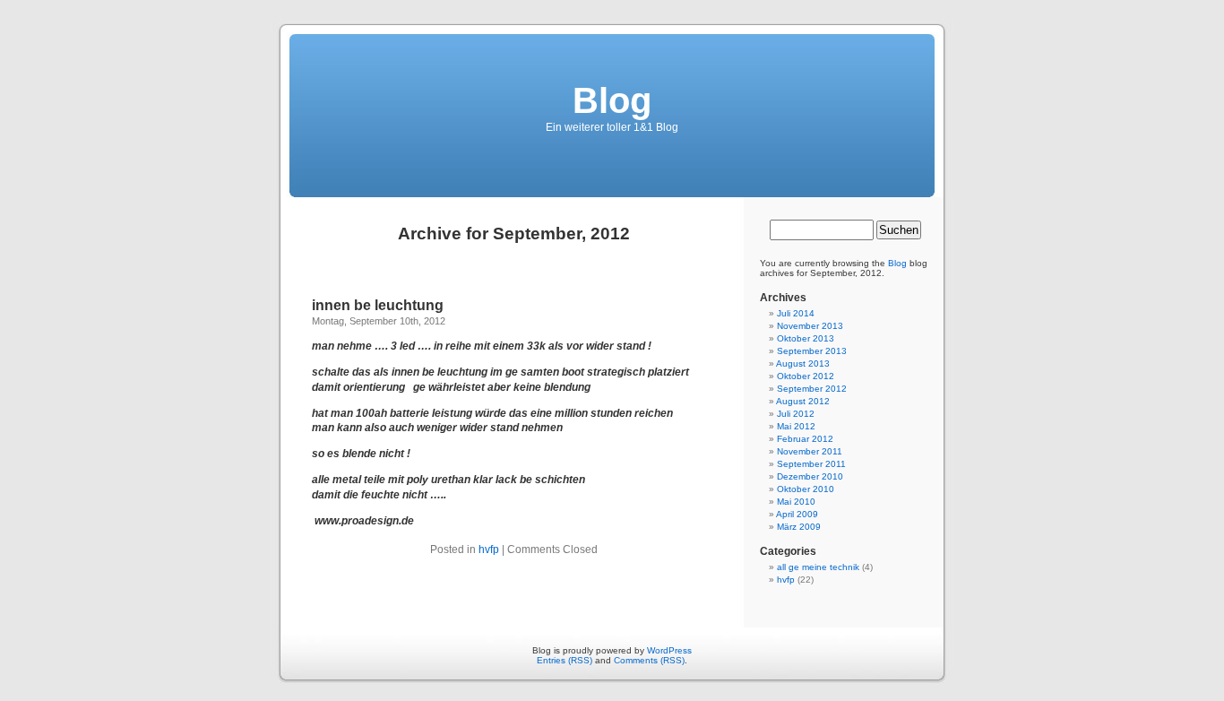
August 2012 (803, 401)
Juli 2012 (796, 414)
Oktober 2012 (805, 376)
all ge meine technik (818, 567)
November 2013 (810, 326)
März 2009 (799, 527)
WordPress (669, 650)
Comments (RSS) (649, 660)
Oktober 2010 (805, 489)
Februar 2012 (805, 439)
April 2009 (797, 514)
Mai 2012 (796, 426)
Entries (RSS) (564, 660)
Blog (612, 100)
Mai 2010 (796, 501)
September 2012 (812, 389)
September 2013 (812, 351)
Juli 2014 (796, 313)
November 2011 (809, 451)
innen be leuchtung (378, 305)
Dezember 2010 (810, 476)
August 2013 (803, 363)
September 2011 (811, 464)
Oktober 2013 (805, 338)
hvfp (488, 549)
